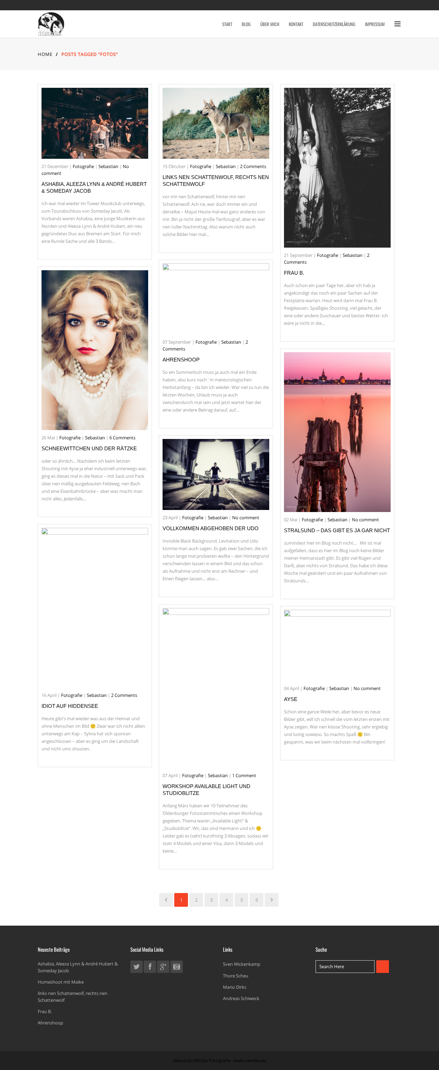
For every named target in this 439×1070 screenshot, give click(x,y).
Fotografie (83, 166)
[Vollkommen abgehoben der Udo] (216, 474)
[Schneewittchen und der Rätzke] (94, 350)
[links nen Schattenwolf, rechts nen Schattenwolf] (216, 123)
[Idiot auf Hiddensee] (94, 608)
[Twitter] (136, 968)
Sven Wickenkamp (241, 964)
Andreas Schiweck (241, 998)
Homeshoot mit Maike (61, 982)
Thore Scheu (235, 976)
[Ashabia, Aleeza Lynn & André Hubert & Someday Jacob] (94, 123)
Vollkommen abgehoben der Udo (211, 528)
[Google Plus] (163, 968)
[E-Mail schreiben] (176, 968)
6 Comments (122, 438)
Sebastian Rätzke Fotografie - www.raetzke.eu (219, 1060)
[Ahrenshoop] (216, 298)
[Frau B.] (337, 168)
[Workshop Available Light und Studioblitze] (216, 688)
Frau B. (294, 273)
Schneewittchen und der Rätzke (89, 448)
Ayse (290, 699)
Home (45, 54)
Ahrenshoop (181, 359)
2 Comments (253, 166)
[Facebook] (150, 968)
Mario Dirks (234, 987)
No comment (365, 519)
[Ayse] (337, 645)
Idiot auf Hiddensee (69, 706)
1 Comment (244, 775)
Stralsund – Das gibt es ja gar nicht (337, 530)
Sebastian (108, 166)
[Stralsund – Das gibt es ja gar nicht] (337, 432)
